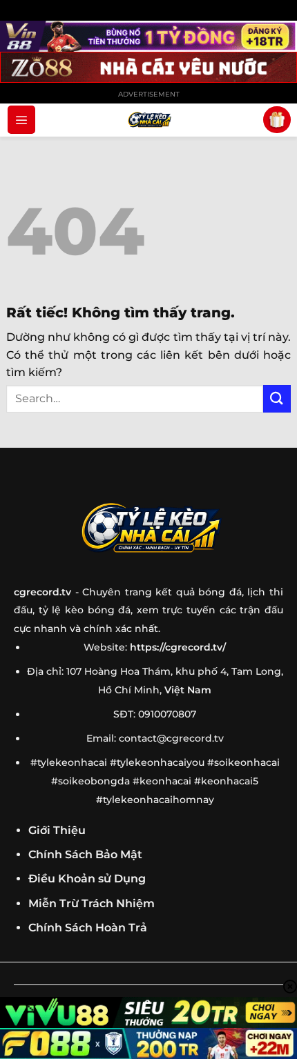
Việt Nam (187, 690)
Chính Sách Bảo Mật (85, 854)
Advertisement (149, 94)
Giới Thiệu (57, 830)
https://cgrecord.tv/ (178, 647)
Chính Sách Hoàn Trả (87, 927)
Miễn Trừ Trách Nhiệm (91, 903)
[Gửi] (277, 398)
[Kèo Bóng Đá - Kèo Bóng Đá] (148, 120)
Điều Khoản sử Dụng (87, 878)
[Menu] (21, 119)
